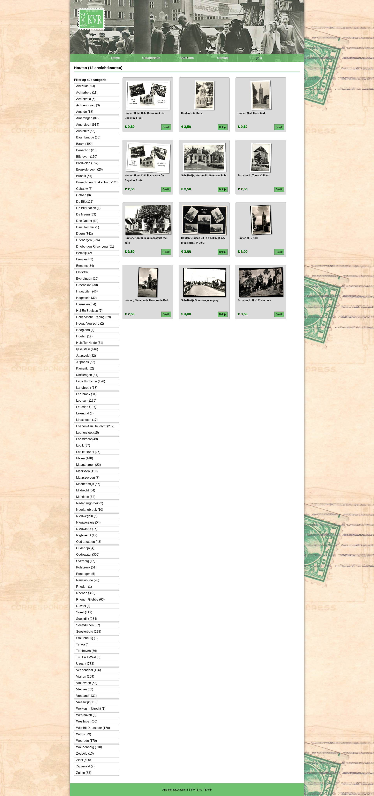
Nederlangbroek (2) (89, 503)
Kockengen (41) (87, 375)
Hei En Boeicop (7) (89, 310)
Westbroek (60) (86, 721)
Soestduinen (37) (88, 625)
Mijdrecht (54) (85, 490)
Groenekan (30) (87, 285)
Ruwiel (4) (83, 606)
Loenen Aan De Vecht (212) (95, 426)
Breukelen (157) (87, 163)
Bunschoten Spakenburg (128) (97, 182)
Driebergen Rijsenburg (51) (95, 246)
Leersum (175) (86, 400)
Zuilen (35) (83, 772)
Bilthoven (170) (86, 156)
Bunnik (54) (84, 176)
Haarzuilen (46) (87, 291)
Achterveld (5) (85, 99)
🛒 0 (259, 58)
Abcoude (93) (85, 86)
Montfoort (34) (85, 496)
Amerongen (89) (87, 118)
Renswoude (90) (87, 580)
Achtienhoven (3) (88, 105)
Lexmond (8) (85, 413)
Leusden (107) (86, 407)
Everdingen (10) (87, 278)
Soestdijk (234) (86, 618)
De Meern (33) (86, 214)
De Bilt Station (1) (88, 208)
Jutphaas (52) (85, 362)
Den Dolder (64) (87, 220)
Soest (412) (84, 612)
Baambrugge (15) (88, 137)
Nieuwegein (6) (86, 516)
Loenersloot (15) (87, 432)
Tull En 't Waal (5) (88, 657)
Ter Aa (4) (82, 644)
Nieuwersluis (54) (88, 522)
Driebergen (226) (88, 240)
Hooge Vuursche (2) (90, 323)
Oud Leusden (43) (88, 541)
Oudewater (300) (87, 554)
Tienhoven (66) (86, 650)
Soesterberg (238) (88, 631)
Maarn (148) (84, 458)
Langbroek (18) (86, 387)
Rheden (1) (84, 586)
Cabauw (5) (84, 188)
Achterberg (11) (86, 92)
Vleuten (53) (84, 689)
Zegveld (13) (85, 753)
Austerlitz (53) (85, 131)
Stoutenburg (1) (87, 638)
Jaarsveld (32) (86, 355)
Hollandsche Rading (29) (93, 317)
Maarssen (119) (87, 471)
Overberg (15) (85, 561)
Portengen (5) (85, 573)
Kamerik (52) (85, 368)
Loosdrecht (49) (87, 439)
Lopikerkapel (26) (88, 452)
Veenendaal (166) (88, 670)
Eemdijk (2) (84, 253)
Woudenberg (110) (89, 747)
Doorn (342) (84, 233)
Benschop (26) (86, 150)
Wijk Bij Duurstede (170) (93, 727)
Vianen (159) (85, 676)
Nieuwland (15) (86, 529)
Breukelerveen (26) (89, 169)
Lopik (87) (83, 445)
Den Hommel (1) (87, 227)
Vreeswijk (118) (86, 702)
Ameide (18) (84, 111)
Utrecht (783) (85, 663)
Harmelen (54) (86, 304)
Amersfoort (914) (87, 124)
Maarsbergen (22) (88, 464)
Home (115, 58)
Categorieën (151, 58)
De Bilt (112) (84, 201)
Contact (223, 58)
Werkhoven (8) (86, 715)
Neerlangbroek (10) (89, 509)
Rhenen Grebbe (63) (90, 599)
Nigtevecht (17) (86, 535)
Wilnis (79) (83, 734)
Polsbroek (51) (86, 567)
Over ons (187, 58)
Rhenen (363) (85, 593)
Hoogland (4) (85, 330)
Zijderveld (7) (85, 766)
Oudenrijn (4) (85, 548)
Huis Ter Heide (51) (89, 342)
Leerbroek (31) (86, 394)
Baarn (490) (84, 143)
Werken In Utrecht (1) (90, 708)
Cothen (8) (83, 195)
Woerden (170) (86, 740)
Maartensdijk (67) (88, 484)
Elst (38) (82, 272)
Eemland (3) (84, 259)
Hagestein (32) (86, 297)
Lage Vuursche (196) (90, 381)
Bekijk (166, 127)
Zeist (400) (83, 760)
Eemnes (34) (85, 265)
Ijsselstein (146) (87, 349)
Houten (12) (84, 336)
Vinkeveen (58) (86, 683)
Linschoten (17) (87, 419)
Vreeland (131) (86, 695)
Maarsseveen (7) (87, 477)
